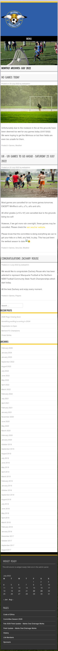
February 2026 (7, 348)
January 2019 (6, 485)
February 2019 (7, 481)
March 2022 (6, 389)
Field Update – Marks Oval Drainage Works (19, 628)
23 (42, 591)
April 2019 (5, 472)
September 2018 (7, 494)
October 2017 (6, 540)
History (6, 633)
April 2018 (5, 517)
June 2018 (5, 508)
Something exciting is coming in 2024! (15, 321)
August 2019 (6, 453)
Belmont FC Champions (10, 330)
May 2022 (5, 380)
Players (18, 295)
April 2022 (5, 384)
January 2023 (6, 357)
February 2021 (7, 407)
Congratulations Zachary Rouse (20, 258)
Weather (18, 145)
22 (34, 591)
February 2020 (7, 435)
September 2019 (7, 449)
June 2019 (5, 462)
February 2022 (7, 394)
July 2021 (5, 398)
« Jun (5, 599)
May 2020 (5, 426)
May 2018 (5, 513)
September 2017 (7, 545)
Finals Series (6, 335)
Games (11, 145)
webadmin (26, 83)
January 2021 (6, 412)
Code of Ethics (8, 614)
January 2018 (6, 531)
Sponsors (7, 642)
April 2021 (5, 403)
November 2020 (7, 417)
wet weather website (36, 227)
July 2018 (5, 504)
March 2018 (6, 522)
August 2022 (6, 366)
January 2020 (6, 439)
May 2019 (5, 467)
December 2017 (7, 536)
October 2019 (6, 444)
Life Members (8, 637)
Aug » (11, 599)
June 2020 (5, 421)
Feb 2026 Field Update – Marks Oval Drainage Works (23, 623)
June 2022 (5, 375)
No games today (10, 77)
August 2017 (6, 550)
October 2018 (6, 490)
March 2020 (6, 430)
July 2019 (5, 458)
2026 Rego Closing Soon (11, 317)
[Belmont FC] (29, 19)
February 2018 (7, 527)
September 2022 (7, 361)
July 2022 (5, 371)
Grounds (18, 247)
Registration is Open (9, 326)
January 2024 (6, 352)
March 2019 (6, 476)
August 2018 (6, 499)
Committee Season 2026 (12, 619)
